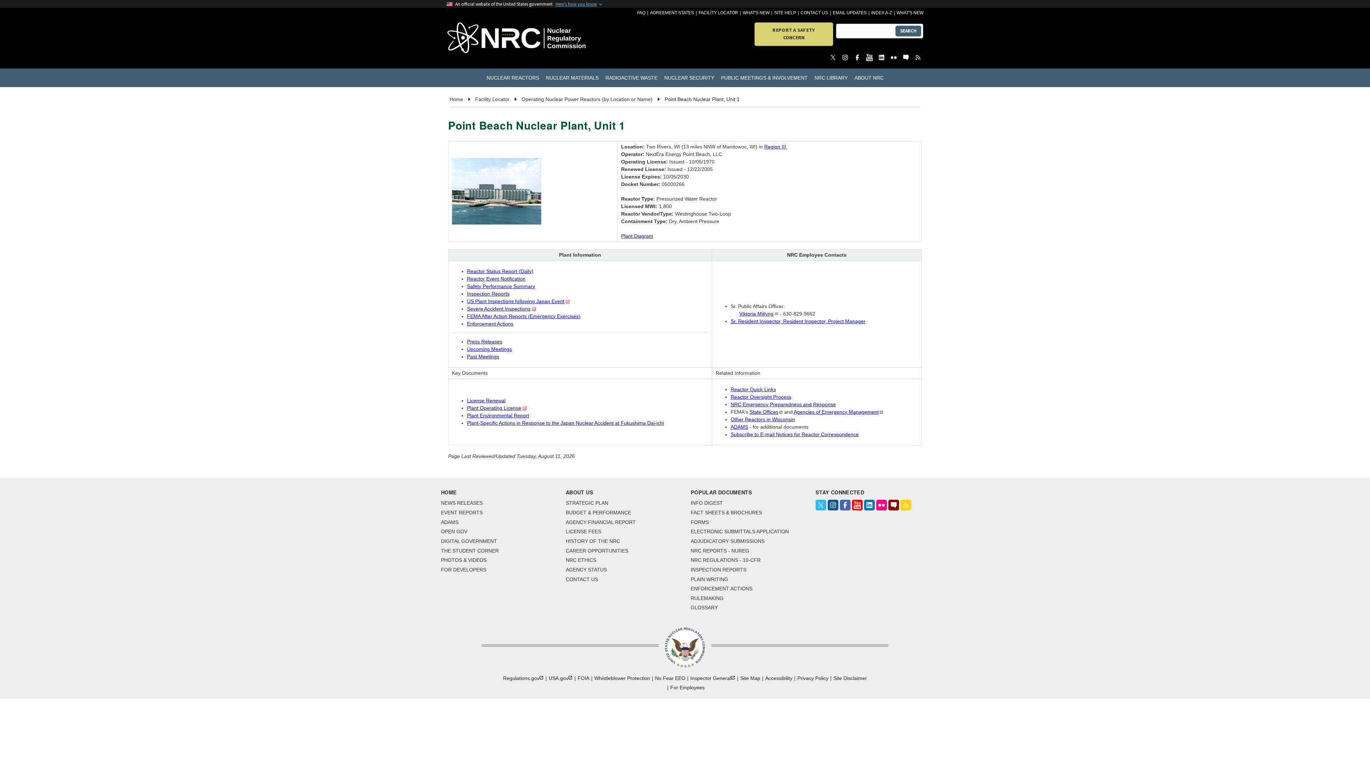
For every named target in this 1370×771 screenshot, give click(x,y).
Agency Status (586, 570)
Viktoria (756, 314)
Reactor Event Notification (496, 279)
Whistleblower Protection (622, 678)
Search (908, 31)
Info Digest (707, 503)
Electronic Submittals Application (740, 531)
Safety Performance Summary (501, 286)
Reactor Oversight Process (761, 397)
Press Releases (484, 341)
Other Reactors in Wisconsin (763, 419)
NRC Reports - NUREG (720, 551)
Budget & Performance (598, 512)
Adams (449, 522)
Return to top (1356, 757)
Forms (700, 522)
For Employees (687, 687)
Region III (775, 147)
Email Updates (850, 12)
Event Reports (462, 512)
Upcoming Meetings (489, 349)
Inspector (710, 678)
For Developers (463, 570)
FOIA (583, 678)
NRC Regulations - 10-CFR (726, 560)
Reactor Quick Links (753, 389)
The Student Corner (470, 551)
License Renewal (486, 400)
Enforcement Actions (490, 324)
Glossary (704, 607)
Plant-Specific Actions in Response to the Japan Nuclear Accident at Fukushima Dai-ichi (565, 423)
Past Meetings (483, 356)
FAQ (641, 12)
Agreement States (672, 12)
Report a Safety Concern (793, 34)
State (764, 412)
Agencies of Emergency (836, 412)
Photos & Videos (464, 560)
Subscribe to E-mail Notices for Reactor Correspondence (795, 434)
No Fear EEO (670, 678)
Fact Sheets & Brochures (726, 512)
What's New (756, 12)
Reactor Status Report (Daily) (500, 271)
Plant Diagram (637, 236)
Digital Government (469, 541)
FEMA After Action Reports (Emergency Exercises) (523, 316)
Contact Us (814, 12)
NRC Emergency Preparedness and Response (783, 404)
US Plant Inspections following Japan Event (515, 301)
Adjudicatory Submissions (728, 541)
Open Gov (454, 531)
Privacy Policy (812, 678)
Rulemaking (707, 598)
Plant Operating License (494, 408)
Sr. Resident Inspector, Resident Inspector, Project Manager (798, 321)
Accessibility (778, 678)
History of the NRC (593, 541)
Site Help (785, 12)
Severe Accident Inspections (499, 309)
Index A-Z (881, 12)
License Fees (583, 531)
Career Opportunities (597, 551)
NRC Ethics (581, 560)
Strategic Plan (587, 503)
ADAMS (739, 427)
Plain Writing (709, 579)
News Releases (462, 503)
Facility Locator (718, 12)
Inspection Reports (488, 294)
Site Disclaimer (850, 678)
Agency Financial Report (601, 522)
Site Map (750, 678)
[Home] (485, 38)
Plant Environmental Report (498, 415)
